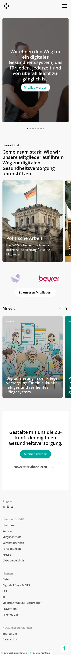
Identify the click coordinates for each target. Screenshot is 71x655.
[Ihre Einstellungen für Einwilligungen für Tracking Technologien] (64, 648)
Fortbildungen (11, 548)
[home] (7, 6)
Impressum (9, 633)
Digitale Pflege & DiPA (16, 585)
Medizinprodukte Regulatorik (21, 603)
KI (3, 597)
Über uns (8, 525)
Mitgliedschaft (11, 537)
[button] (63, 6)
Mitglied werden (35, 87)
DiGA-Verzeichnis (13, 560)
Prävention (9, 609)
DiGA (5, 579)
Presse (6, 554)
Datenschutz (10, 639)
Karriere (7, 531)
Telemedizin (10, 614)
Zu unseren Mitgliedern (35, 292)
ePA (4, 591)
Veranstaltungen (13, 543)
